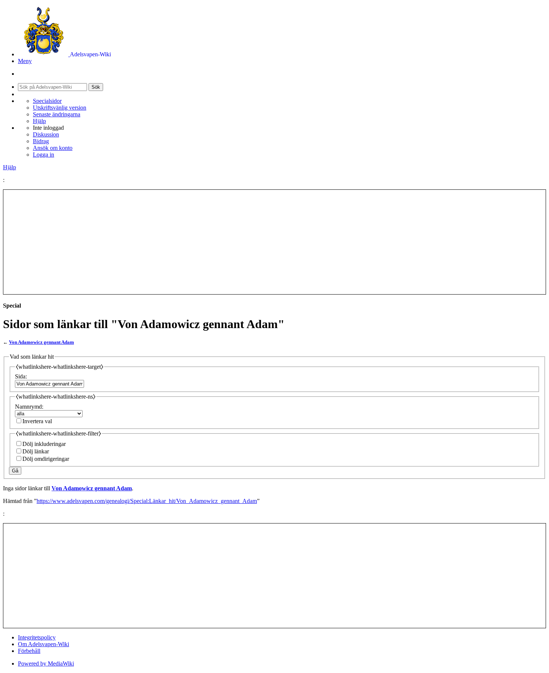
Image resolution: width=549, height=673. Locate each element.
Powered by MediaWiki (46, 663)
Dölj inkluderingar (44, 444)
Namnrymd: (29, 406)
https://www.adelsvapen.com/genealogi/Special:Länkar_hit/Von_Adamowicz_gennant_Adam (147, 501)
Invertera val (37, 421)
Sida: (21, 376)
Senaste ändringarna (56, 114)
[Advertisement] (274, 242)
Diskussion (46, 134)
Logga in (43, 154)
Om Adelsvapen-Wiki (43, 644)
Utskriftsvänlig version (59, 107)
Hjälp (39, 121)
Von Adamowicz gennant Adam (41, 342)
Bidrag (41, 141)
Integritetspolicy (37, 637)
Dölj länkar (35, 451)
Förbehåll (29, 651)
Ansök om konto (52, 148)
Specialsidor (47, 101)
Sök (96, 87)
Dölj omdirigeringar (45, 459)
